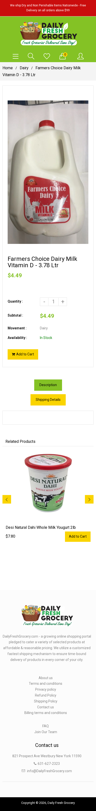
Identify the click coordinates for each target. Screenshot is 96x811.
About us (46, 678)
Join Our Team (45, 732)
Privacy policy (45, 689)
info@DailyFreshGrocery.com (49, 771)
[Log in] (80, 56)
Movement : (17, 328)
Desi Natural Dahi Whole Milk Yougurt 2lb (41, 527)
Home (7, 68)
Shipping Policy (45, 701)
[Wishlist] (47, 56)
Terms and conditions (45, 683)
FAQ (45, 726)
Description (48, 385)
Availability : (17, 338)
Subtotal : (15, 315)
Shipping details (48, 400)
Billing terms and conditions (45, 713)
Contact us (45, 707)
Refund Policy (45, 695)
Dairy (24, 68)
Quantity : (15, 301)
